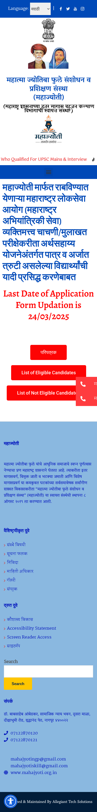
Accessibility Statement (31, 628)
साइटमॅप (13, 646)
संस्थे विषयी (16, 545)
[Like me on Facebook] (61, 9)
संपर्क (12, 589)
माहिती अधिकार (20, 571)
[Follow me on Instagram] (82, 9)
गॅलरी (11, 580)
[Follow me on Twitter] (68, 9)
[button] (48, 172)
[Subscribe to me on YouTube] (75, 9)
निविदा (12, 562)
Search (11, 662)
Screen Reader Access (29, 637)
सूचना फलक (17, 553)
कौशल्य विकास (20, 619)
